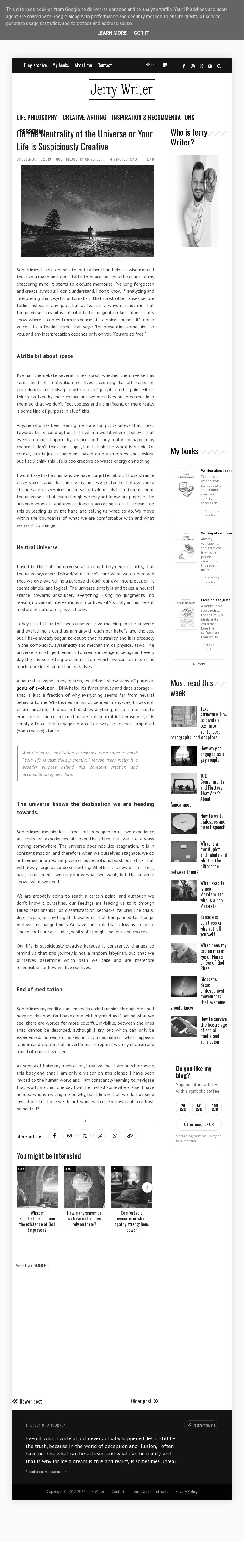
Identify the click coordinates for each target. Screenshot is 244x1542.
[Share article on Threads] (99, 1135)
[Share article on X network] (84, 1135)
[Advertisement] (199, 347)
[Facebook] (184, 66)
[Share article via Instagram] (69, 1135)
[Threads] (201, 66)
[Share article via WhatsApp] (115, 1135)
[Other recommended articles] (147, 1187)
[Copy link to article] (130, 1135)
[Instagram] (192, 66)
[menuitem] (38, 117)
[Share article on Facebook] (54, 1135)
